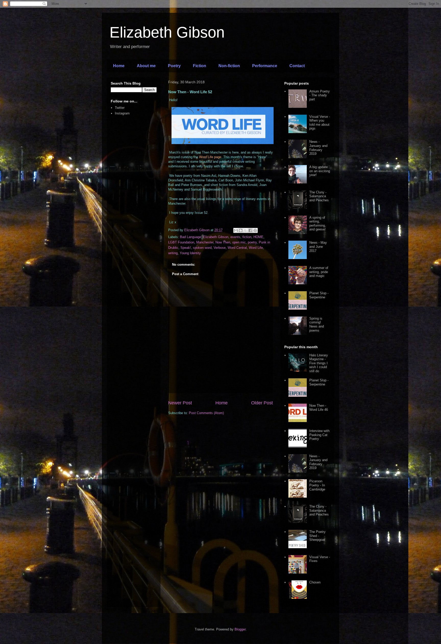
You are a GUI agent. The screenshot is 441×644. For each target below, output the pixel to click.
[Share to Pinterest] (255, 230)
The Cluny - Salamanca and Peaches (319, 196)
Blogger (240, 629)
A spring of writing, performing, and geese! (317, 223)
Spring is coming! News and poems (316, 324)
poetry (252, 242)
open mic (239, 242)
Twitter (120, 108)
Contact (297, 66)
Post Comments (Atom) (206, 413)
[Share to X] (245, 230)
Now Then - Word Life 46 (318, 408)
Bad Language (190, 237)
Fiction (199, 66)
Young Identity (190, 253)
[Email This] (235, 230)
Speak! (185, 248)
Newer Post (180, 402)
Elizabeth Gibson (167, 32)
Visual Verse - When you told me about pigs (319, 123)
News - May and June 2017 (318, 246)
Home (119, 66)
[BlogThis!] (240, 230)
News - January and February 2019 (318, 148)
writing (173, 253)
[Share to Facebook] (250, 230)
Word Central (237, 248)
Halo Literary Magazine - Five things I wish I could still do (318, 363)
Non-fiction (229, 66)
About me (146, 66)
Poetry (174, 66)
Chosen (315, 582)
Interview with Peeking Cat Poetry (319, 435)
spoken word (202, 248)
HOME (258, 237)
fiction (246, 237)
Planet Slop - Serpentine (318, 295)
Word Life (256, 248)
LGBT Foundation (181, 242)
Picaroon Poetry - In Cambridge (317, 485)
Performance (264, 66)
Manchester (204, 242)
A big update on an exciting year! (319, 171)
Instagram (122, 113)
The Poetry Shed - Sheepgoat (317, 536)
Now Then (222, 242)
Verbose (220, 248)
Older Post (262, 402)
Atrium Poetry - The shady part (319, 95)
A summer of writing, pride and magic (318, 272)
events (235, 237)
